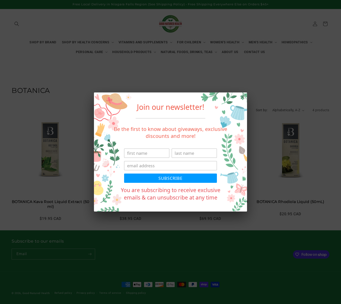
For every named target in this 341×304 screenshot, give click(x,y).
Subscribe (170, 178)
